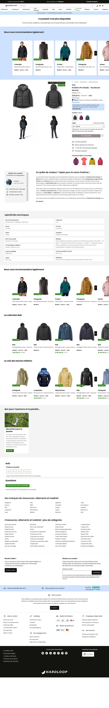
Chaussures (15, 9)
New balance (84, 505)
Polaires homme (9, 536)
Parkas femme (9, 527)
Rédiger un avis (76, 92)
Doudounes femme (10, 524)
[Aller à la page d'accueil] (73, 82)
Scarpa (57, 507)
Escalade (45, 9)
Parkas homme (9, 534)
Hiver (60, 9)
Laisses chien (84, 534)
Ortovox (7, 505)
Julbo (82, 502)
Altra (31, 502)
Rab (73, 85)
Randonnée (26, 9)
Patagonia (8, 502)
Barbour (32, 512)
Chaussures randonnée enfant (39, 541)
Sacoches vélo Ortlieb (87, 536)
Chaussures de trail (35, 534)
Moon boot (33, 507)
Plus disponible (86, 136)
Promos (96, 9)
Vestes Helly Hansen (61, 536)
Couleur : (77, 112)
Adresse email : (67, 569)
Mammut (58, 512)
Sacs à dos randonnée (36, 527)
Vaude (57, 510)
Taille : (74, 123)
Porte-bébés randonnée (37, 546)
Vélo (53, 9)
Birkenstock (84, 510)
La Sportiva (8, 510)
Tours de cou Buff (86, 541)
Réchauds (33, 524)
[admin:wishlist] (102, 135)
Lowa (6, 512)
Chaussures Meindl (61, 543)
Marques (87, 9)
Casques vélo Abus (86, 543)
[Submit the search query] (92, 6)
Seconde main (78, 9)
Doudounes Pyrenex (61, 534)
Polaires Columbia (60, 539)
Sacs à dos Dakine (60, 546)
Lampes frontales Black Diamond (65, 541)
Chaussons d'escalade (36, 539)
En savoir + (40, 201)
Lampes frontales (10, 543)
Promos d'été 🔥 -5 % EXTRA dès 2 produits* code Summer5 (54, 13)
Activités (68, 9)
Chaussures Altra (86, 539)
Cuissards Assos (85, 524)
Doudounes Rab (85, 529)
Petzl (82, 512)
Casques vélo (34, 543)
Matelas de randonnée (11, 541)
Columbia (58, 505)
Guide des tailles (98, 123)
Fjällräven (58, 502)
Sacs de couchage (10, 546)
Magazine (105, 9)
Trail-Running (36, 9)
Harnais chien (85, 531)
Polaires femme (9, 529)
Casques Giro (85, 527)
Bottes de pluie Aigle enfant (63, 529)
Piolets (32, 529)
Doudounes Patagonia (87, 546)
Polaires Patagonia (60, 531)
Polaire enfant (59, 527)
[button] (23, 96)
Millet (31, 505)
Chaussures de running (37, 536)
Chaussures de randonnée (38, 531)
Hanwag (83, 507)
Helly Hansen (34, 510)
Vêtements (4, 9)
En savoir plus (77, 108)
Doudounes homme (11, 531)
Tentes (7, 539)
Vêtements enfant (60, 524)
